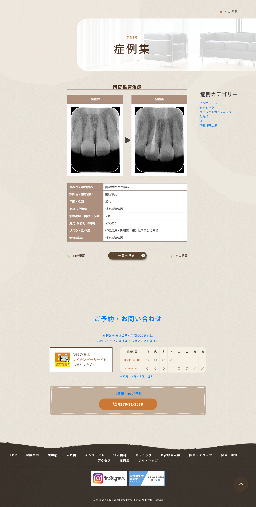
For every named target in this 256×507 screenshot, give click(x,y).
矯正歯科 (120, 455)
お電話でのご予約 (128, 393)
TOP (13, 455)
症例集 (125, 460)
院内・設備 (229, 455)
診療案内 (32, 455)
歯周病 (53, 455)
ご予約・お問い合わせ (128, 318)
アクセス (104, 460)
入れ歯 (203, 116)
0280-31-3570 (130, 404)
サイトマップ (148, 460)
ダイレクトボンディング (215, 112)
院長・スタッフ (200, 455)
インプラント (208, 103)
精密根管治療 (127, 87)
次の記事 (181, 255)
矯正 (202, 121)
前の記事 (79, 255)
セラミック (206, 107)
